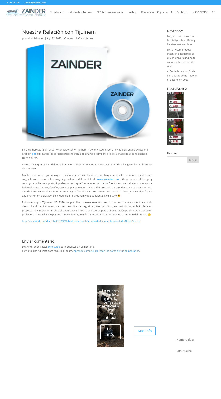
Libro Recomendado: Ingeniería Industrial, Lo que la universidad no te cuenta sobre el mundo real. (181, 58)
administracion (35, 38)
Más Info (145, 330)
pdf (34, 153)
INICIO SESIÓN (200, 12)
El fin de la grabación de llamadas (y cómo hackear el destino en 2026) (182, 75)
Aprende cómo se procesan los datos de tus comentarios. (107, 250)
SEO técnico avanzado (110, 12)
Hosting (132, 12)
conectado (54, 246)
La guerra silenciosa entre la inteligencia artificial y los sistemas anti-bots (182, 40)
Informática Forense (80, 12)
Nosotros (55, 12)
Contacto (181, 12)
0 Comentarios (84, 38)
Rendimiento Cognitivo (155, 12)
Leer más (110, 331)
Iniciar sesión (185, 374)
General (68, 38)
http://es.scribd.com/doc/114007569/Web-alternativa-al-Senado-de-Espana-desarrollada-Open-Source (81, 221)
